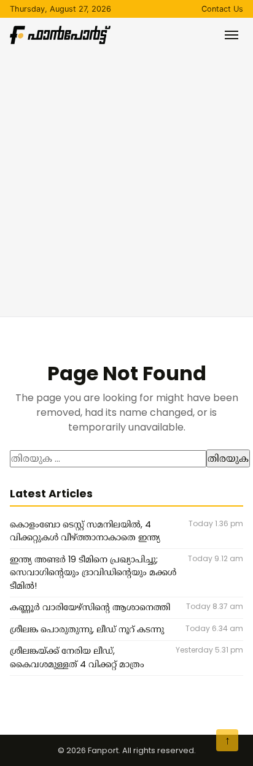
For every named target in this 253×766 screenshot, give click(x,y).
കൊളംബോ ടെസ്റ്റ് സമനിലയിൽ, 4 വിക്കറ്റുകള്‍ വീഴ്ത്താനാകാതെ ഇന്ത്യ (85, 531)
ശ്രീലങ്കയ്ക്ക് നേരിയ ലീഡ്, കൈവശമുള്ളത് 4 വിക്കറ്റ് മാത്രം (77, 657)
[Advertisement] (126, 176)
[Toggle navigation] (231, 35)
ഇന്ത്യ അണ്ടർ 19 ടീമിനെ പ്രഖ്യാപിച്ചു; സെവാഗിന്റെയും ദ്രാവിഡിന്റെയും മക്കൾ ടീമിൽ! (93, 572)
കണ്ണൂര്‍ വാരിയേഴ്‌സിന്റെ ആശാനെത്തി (90, 607)
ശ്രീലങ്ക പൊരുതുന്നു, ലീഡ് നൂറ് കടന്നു (87, 629)
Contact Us (222, 8)
